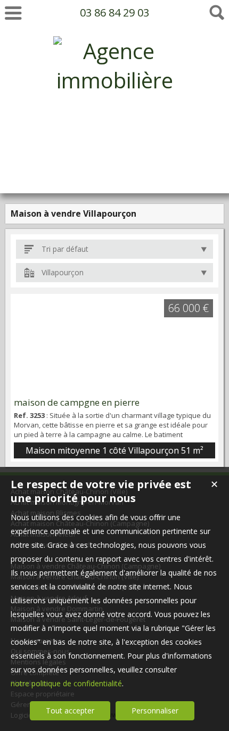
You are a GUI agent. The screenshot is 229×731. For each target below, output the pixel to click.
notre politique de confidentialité (66, 683)
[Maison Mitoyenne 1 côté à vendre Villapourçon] (114, 345)
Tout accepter (70, 710)
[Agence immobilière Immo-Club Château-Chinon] (114, 168)
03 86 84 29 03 (114, 12)
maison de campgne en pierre (77, 402)
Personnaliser (155, 710)
